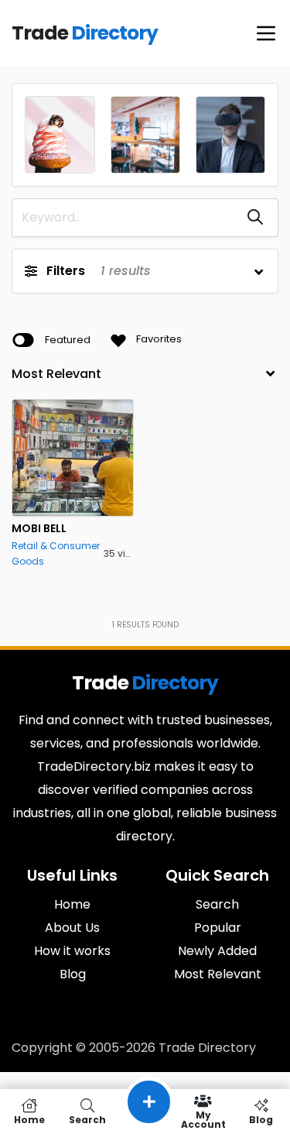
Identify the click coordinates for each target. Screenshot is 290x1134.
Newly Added (217, 951)
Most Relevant (217, 974)
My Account (203, 1118)
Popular (217, 927)
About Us (72, 927)
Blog (73, 974)
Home (72, 904)
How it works (72, 951)
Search (217, 904)
